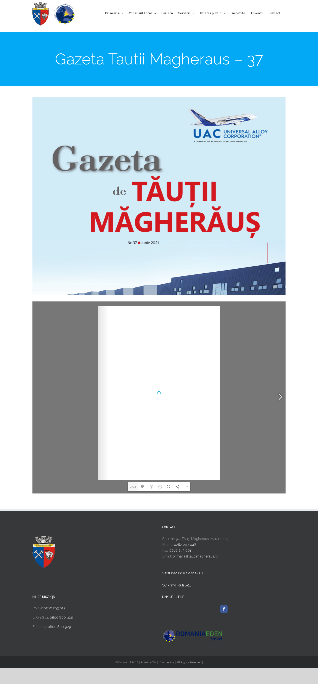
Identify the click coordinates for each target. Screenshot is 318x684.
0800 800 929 (59, 627)
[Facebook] (224, 609)
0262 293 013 (54, 608)
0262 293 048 (185, 545)
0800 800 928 (61, 617)
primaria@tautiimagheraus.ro (195, 556)
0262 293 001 (180, 550)
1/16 (133, 486)
